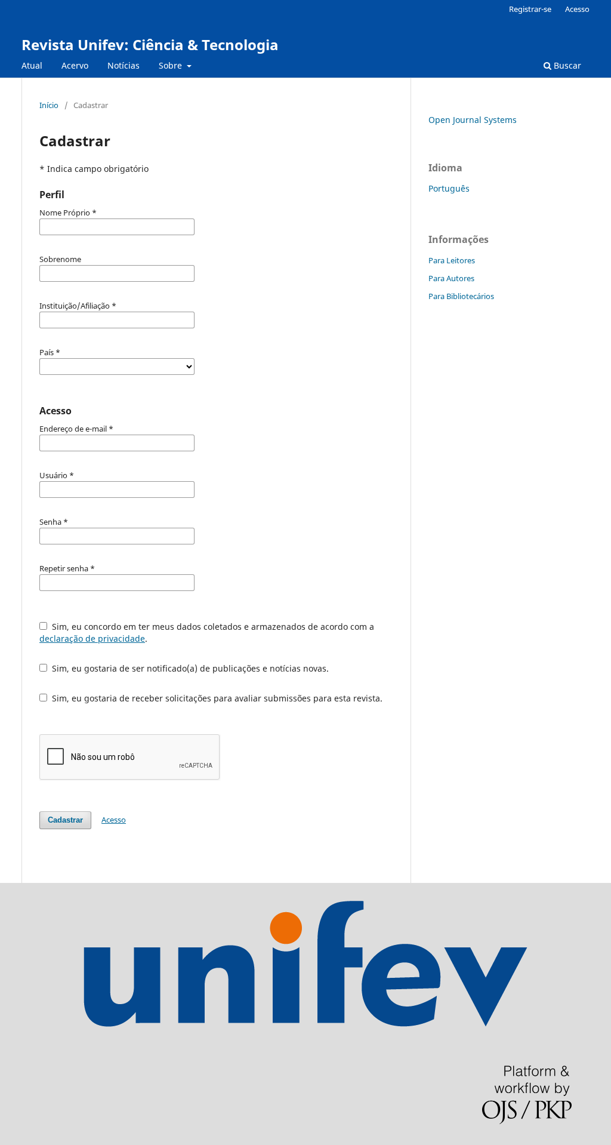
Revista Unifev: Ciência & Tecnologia (150, 44)
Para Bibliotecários (461, 296)
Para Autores (451, 278)
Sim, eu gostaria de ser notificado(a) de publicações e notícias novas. (189, 668)
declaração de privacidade (92, 638)
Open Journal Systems (472, 119)
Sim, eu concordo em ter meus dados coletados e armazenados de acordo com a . (206, 632)
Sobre (171, 65)
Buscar (566, 65)
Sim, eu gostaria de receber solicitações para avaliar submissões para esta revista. (216, 698)
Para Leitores (451, 260)
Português (449, 188)
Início (48, 105)
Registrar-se (530, 9)
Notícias (123, 65)
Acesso (577, 9)
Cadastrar (65, 819)
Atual (31, 65)
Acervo (74, 65)
